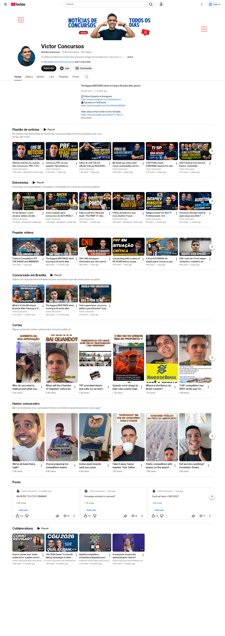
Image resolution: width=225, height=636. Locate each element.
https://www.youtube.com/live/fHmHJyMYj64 (103, 105)
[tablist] (112, 77)
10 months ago (44, 491)
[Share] (57, 516)
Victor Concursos (19, 169)
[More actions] (43, 163)
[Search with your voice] (161, 4)
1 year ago (110, 491)
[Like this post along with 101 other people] (85, 515)
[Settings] (202, 4)
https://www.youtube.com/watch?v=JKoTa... (102, 115)
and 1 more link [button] (82, 62)
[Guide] (5, 4)
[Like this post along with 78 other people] (153, 515)
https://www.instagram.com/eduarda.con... (101, 99)
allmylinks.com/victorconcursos (58, 62)
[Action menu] (74, 516)
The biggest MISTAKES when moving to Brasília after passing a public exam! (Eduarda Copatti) (111, 85)
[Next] (212, 151)
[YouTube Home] (18, 4)
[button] (86, 117)
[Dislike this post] (26, 515)
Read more (86, 118)
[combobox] (105, 4)
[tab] (18, 77)
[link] (45, 504)
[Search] (151, 4)
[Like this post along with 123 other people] (17, 515)
